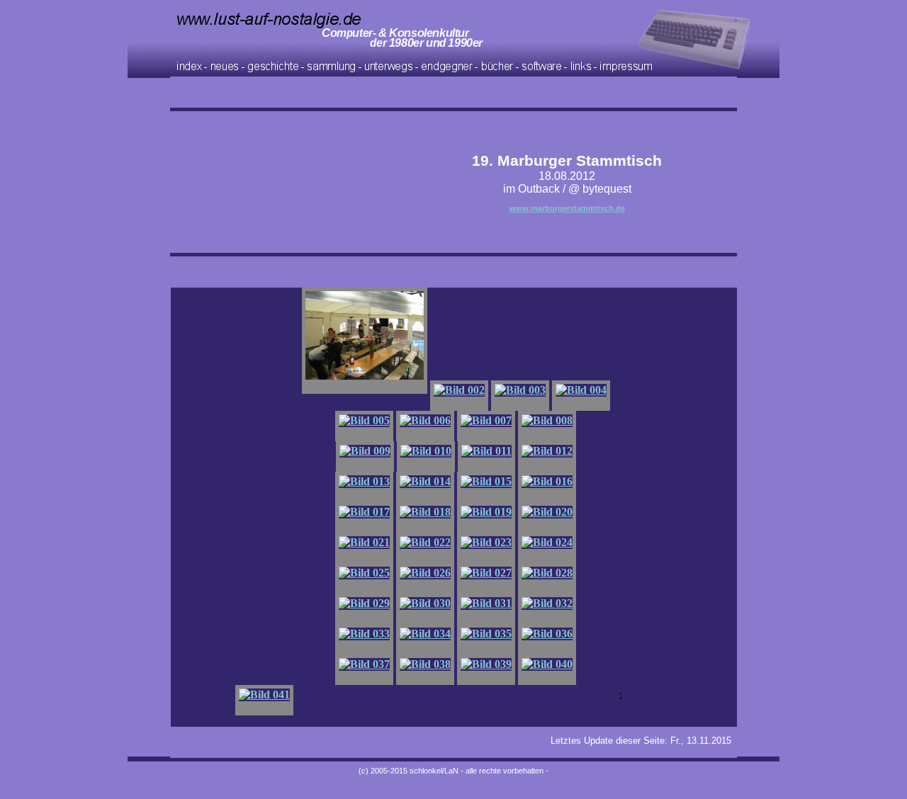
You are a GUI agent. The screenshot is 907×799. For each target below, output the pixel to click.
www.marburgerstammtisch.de (567, 208)
